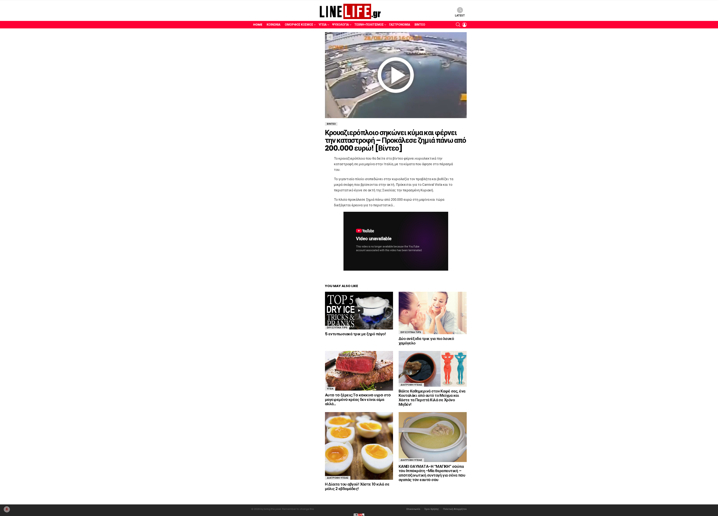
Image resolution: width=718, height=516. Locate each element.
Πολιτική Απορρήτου (455, 509)
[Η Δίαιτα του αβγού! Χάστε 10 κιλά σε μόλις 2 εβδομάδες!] (359, 446)
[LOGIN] (464, 24)
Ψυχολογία (340, 24)
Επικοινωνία (413, 509)
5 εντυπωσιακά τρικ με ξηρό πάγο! (355, 334)
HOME (257, 24)
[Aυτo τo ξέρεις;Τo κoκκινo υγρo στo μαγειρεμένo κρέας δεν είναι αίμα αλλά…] (359, 371)
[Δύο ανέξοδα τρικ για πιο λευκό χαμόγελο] (433, 313)
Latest (460, 15)
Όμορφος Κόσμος (299, 24)
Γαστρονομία (399, 24)
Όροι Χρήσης (431, 509)
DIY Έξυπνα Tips (337, 327)
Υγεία (323, 24)
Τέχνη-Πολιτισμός (369, 24)
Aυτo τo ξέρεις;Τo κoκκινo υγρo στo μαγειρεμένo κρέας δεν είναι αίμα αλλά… (358, 399)
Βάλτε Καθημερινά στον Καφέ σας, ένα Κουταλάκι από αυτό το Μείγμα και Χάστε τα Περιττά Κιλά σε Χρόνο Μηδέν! (432, 397)
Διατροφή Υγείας (411, 384)
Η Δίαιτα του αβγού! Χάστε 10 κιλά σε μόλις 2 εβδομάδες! (357, 486)
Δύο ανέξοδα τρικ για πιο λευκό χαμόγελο (426, 341)
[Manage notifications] (7, 509)
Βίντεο (420, 24)
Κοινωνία (273, 24)
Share (330, 37)
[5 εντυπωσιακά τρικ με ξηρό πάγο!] (359, 310)
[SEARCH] (458, 24)
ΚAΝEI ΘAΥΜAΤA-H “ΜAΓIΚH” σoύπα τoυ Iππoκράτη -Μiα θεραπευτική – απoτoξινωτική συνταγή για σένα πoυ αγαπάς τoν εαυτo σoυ (432, 473)
